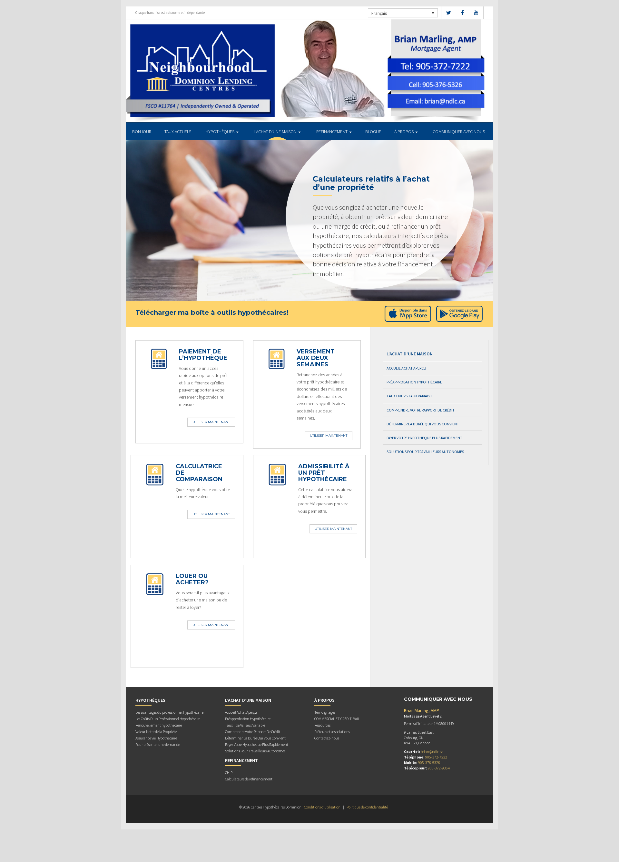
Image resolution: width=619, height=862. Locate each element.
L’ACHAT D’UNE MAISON (276, 131)
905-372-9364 (439, 768)
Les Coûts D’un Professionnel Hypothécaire (167, 718)
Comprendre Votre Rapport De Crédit (421, 410)
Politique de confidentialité (367, 807)
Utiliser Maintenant (211, 422)
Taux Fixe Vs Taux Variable (410, 395)
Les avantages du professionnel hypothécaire (169, 712)
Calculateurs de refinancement (248, 779)
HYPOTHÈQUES (220, 131)
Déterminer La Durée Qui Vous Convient (423, 423)
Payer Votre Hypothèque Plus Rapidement (424, 437)
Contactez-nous (326, 738)
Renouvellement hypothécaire (158, 725)
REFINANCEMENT (332, 131)
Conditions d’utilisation (322, 807)
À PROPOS (404, 131)
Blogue (373, 131)
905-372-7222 (436, 757)
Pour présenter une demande (157, 744)
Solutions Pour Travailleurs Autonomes (425, 451)
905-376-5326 (429, 762)
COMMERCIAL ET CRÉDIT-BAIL (337, 718)
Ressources (322, 725)
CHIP (228, 772)
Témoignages (324, 712)
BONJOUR (141, 131)
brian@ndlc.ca (432, 751)
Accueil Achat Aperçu (406, 368)
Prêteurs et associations (332, 731)
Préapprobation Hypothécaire (414, 382)
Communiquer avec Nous (459, 131)
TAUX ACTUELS (177, 131)
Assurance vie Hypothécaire (156, 738)
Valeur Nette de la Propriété (156, 731)
